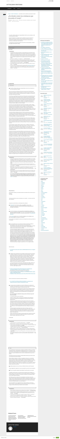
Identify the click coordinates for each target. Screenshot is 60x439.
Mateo (42, 191)
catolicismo (43, 183)
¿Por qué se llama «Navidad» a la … (48, 140)
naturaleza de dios (44, 227)
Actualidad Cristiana (14, 4)
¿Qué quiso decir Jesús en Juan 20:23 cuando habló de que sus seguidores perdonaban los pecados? (46, 76)
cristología (42, 215)
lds (41, 216)
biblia (42, 181)
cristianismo (28, 20)
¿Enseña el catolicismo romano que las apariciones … (48, 168)
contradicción (43, 201)
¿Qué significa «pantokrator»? (45, 47)
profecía (42, 206)
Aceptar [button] (57, 437)
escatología (43, 222)
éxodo (42, 202)
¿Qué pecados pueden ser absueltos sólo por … (48, 125)
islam (31, 20)
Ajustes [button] (54, 437)
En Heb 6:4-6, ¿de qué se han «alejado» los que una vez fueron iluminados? (46, 68)
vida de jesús (43, 197)
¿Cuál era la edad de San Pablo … (47, 96)
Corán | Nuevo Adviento (30, 65)
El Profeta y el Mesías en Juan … (47, 172)
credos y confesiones (23, 20)
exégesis (42, 186)
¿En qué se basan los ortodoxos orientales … (47, 136)
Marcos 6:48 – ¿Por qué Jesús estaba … (47, 113)
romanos (42, 212)
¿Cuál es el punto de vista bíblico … (48, 156)
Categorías (9, 8)
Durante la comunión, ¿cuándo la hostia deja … (47, 100)
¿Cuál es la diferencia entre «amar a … (48, 104)
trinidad (42, 225)
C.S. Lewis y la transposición (48, 144)
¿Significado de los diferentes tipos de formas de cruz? (32, 416)
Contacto (18, 8)
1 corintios (42, 205)
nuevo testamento (44, 211)
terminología (43, 226)
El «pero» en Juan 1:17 (44, 58)
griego (42, 187)
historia (42, 195)
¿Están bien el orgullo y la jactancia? (47, 109)
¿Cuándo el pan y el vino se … (48, 152)
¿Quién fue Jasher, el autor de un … (48, 164)
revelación (42, 196)
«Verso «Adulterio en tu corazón (46, 48)
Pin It (4, 15)
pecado (42, 210)
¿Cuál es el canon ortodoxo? (48, 159)
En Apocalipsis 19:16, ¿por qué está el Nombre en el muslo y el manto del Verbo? (46, 84)
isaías (42, 221)
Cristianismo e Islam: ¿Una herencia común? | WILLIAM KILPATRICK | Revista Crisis (22, 273)
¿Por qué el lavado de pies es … (48, 121)
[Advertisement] (22, 28)
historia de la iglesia (44, 207)
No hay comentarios (16, 21)
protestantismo (43, 217)
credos (13, 216)
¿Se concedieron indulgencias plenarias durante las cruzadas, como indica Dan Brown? (22, 417)
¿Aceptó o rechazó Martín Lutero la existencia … (48, 148)
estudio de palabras (44, 192)
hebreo (42, 188)
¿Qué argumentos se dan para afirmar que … (47, 132)
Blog (14, 8)
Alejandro (10, 20)
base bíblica (43, 193)
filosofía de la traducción (45, 230)
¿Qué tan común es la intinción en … (47, 117)
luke (41, 200)
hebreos (42, 220)
